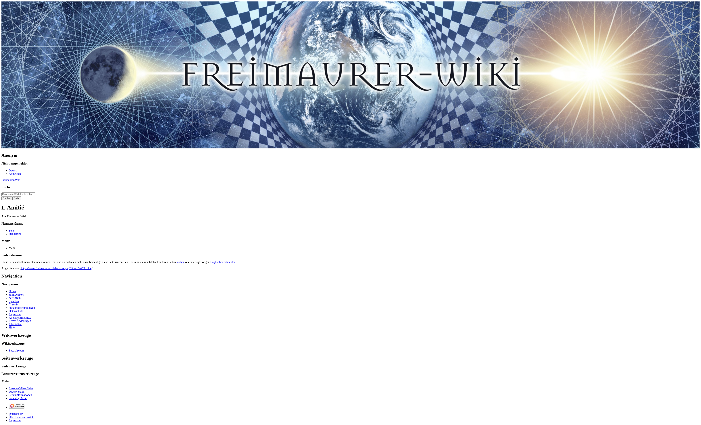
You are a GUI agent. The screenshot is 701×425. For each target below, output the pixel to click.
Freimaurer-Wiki (10, 180)
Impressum (15, 420)
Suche (5, 187)
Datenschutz (16, 413)
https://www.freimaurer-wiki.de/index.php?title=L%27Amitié (56, 268)
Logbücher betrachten (222, 262)
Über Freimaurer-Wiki (21, 417)
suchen (181, 262)
